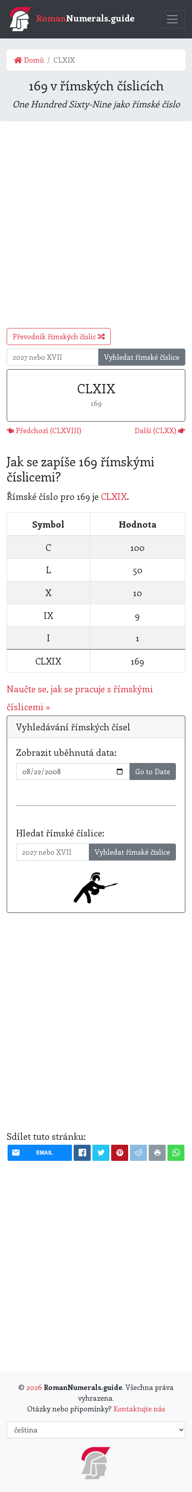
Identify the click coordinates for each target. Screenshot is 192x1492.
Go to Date (152, 771)
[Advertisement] (96, 224)
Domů (33, 59)
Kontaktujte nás (139, 1408)
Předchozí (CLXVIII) (47, 430)
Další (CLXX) (156, 430)
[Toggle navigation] (172, 19)
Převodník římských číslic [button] (55, 336)
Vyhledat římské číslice (141, 357)
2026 (34, 1387)
